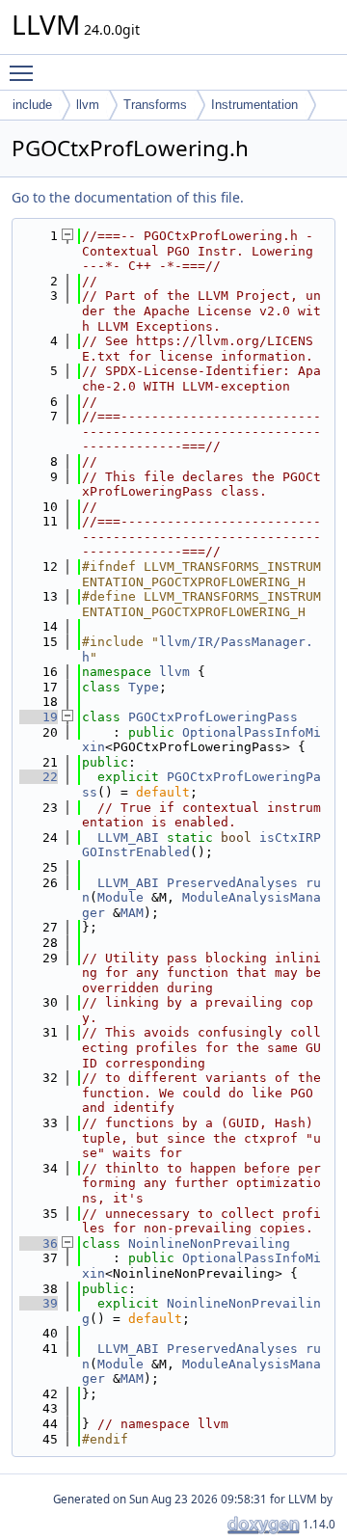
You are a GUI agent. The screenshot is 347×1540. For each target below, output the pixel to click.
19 (38, 717)
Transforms (155, 104)
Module (120, 897)
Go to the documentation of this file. (128, 197)
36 (38, 1243)
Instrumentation (254, 104)
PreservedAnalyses (232, 883)
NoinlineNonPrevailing (209, 1243)
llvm (87, 104)
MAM (132, 912)
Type (143, 687)
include (32, 104)
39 (38, 1303)
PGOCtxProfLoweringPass (213, 717)
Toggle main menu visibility (25, 72)
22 (38, 777)
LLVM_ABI (128, 837)
